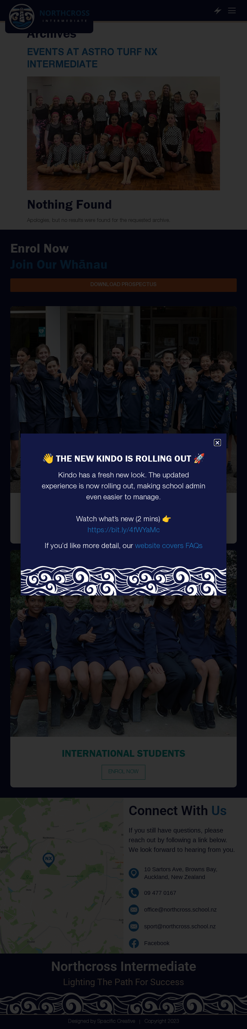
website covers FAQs (169, 546)
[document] (123, 514)
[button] (217, 442)
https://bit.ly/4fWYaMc (123, 530)
